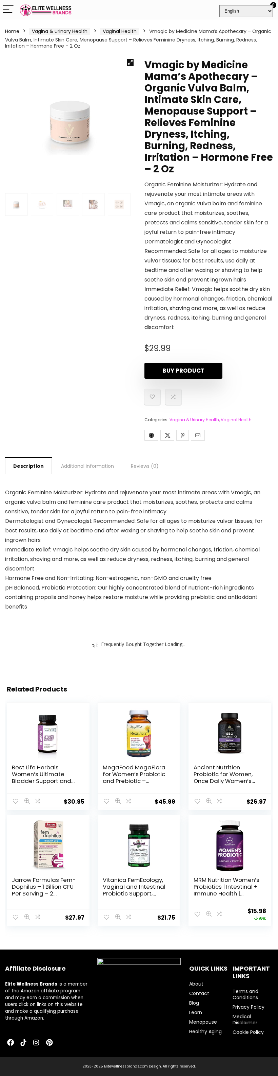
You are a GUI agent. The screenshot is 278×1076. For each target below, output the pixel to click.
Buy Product (183, 370)
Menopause (203, 1022)
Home (12, 31)
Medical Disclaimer (245, 1019)
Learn (195, 1012)
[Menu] (8, 10)
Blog (194, 1003)
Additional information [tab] (87, 466)
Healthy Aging (205, 1031)
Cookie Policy (248, 1032)
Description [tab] (28, 466)
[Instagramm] (36, 1043)
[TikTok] (23, 1043)
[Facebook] (10, 1043)
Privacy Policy (248, 1007)
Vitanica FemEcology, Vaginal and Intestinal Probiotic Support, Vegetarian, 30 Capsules (134, 893)
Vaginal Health (120, 31)
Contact (199, 993)
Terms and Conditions (245, 994)
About (196, 983)
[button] (130, 62)
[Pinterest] (49, 1043)
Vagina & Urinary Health (59, 31)
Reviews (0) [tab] (145, 466)
